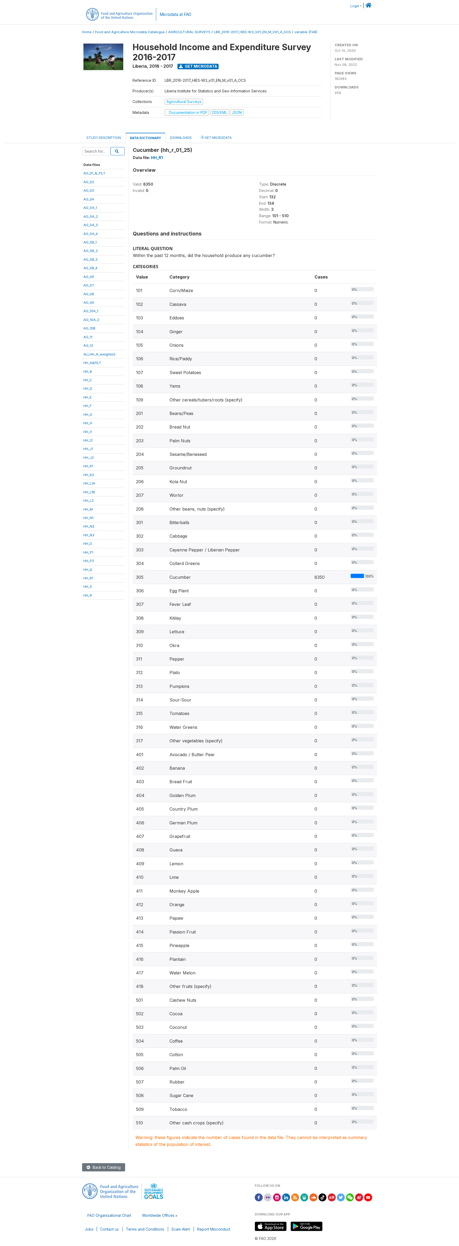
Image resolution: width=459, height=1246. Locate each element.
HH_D (87, 388)
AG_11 (87, 337)
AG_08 (88, 294)
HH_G (87, 414)
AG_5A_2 (90, 216)
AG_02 (88, 182)
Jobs (89, 1229)
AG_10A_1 (90, 311)
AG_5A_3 (90, 225)
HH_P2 (88, 561)
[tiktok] (322, 1197)
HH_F (87, 406)
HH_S (87, 586)
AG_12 (88, 345)
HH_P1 (88, 552)
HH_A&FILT (92, 363)
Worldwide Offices (158, 1215)
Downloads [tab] (181, 138)
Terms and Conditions (145, 1229)
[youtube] (368, 1197)
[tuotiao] (332, 1197)
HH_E (87, 397)
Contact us (109, 1229)
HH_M (88, 509)
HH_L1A (89, 483)
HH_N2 (88, 526)
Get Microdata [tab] (218, 138)
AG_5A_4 (90, 234)
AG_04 (88, 199)
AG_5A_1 (90, 207)
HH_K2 (88, 475)
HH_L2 (88, 500)
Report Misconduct (213, 1229)
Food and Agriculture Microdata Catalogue (130, 32)
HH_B (87, 371)
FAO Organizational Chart (109, 1215)
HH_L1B (89, 492)
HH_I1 (87, 432)
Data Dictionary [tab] (145, 138)
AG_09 (88, 302)
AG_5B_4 (90, 268)
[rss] (295, 1197)
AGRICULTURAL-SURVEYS (189, 32)
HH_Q (87, 569)
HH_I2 (88, 440)
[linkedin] (286, 1197)
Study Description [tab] (104, 138)
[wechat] (350, 1197)
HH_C (87, 380)
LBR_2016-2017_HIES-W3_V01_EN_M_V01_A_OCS (252, 32)
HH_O (87, 543)
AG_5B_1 (90, 242)
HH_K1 (88, 466)
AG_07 (88, 285)
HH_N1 (88, 518)
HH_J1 (88, 449)
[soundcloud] (313, 1197)
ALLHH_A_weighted (99, 354)
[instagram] (277, 1197)
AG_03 (88, 190)
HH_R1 (88, 578)
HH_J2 (88, 457)
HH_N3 (88, 535)
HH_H (87, 423)
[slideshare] (304, 1197)
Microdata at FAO (175, 14)
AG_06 (88, 277)
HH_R (87, 595)
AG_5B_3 (90, 259)
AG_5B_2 (90, 251)
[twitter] (341, 1197)
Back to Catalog (106, 1167)
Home (87, 32)
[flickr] (268, 1197)
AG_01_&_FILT (94, 173)
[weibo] (359, 1197)
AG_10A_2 (91, 320)
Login (354, 6)
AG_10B (89, 328)
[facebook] (259, 1197)
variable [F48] (305, 32)
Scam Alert (180, 1229)
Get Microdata (200, 66)
